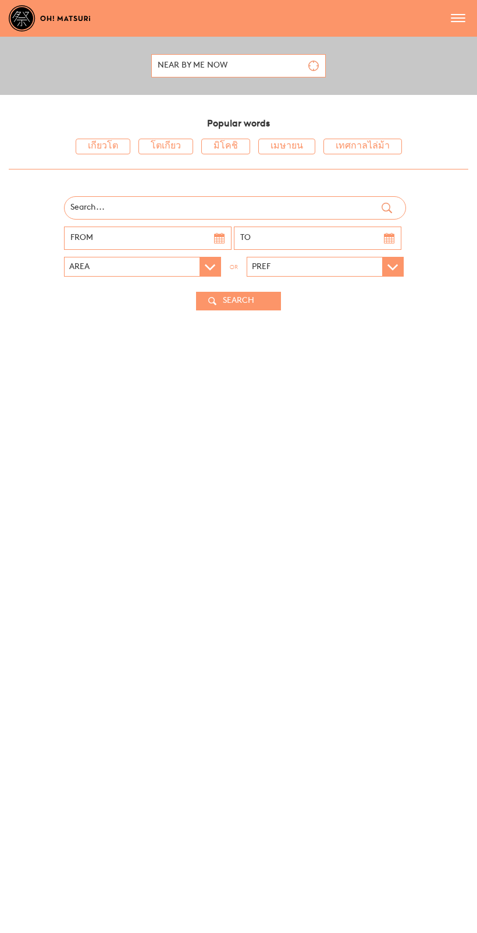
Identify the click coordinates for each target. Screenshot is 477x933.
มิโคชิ (225, 146)
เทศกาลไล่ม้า (363, 146)
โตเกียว (166, 146)
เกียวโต (103, 146)
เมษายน (286, 146)
